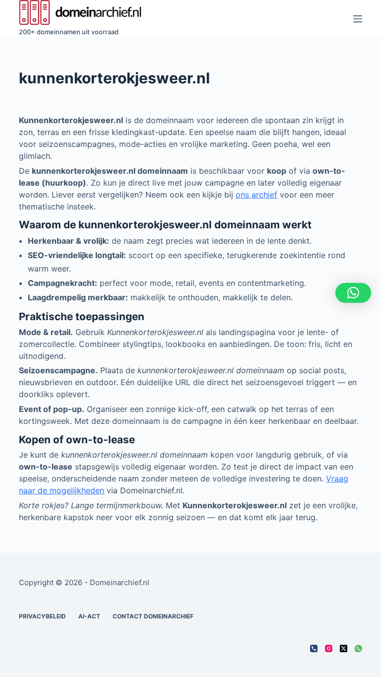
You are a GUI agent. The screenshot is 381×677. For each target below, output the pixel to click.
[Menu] (357, 18)
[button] (353, 293)
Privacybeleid (42, 616)
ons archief (256, 195)
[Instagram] (328, 648)
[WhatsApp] (358, 648)
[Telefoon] (314, 648)
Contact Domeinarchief (153, 616)
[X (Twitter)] (343, 648)
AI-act (89, 616)
